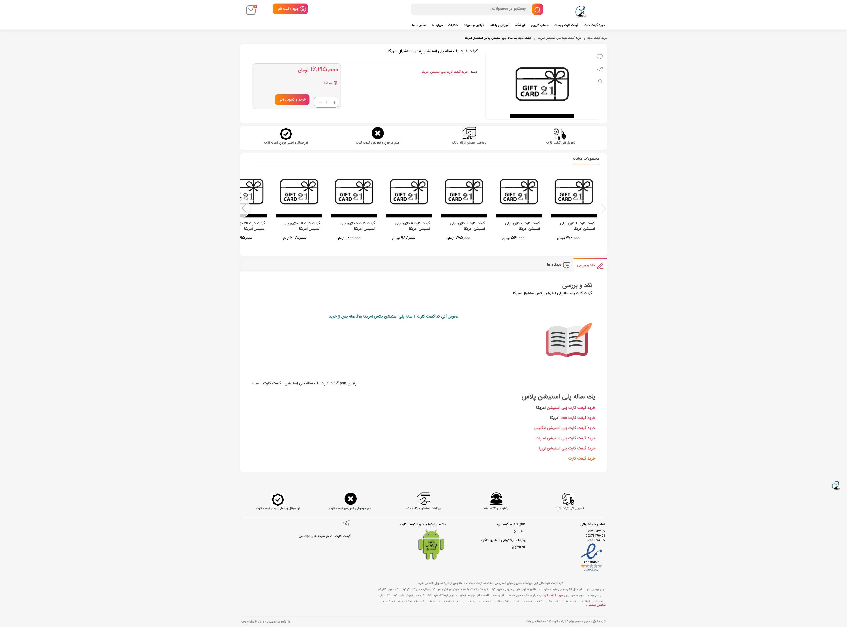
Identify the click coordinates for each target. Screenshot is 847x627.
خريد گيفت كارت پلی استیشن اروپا (567, 448)
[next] (245, 208)
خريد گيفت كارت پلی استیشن (571, 408)
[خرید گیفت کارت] (836, 485)
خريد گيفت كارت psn (577, 418)
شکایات (453, 25)
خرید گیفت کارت (594, 25)
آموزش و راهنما (499, 25)
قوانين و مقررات (474, 25)
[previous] (602, 208)
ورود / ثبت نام (288, 8)
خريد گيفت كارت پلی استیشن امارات (565, 438)
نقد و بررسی (586, 265)
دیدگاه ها (554, 265)
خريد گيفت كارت (581, 458)
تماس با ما (419, 25)
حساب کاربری (540, 25)
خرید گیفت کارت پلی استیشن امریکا (559, 38)
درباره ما (437, 25)
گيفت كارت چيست (566, 25)
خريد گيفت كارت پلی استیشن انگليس (564, 428)
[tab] (590, 265)
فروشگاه (520, 25)
